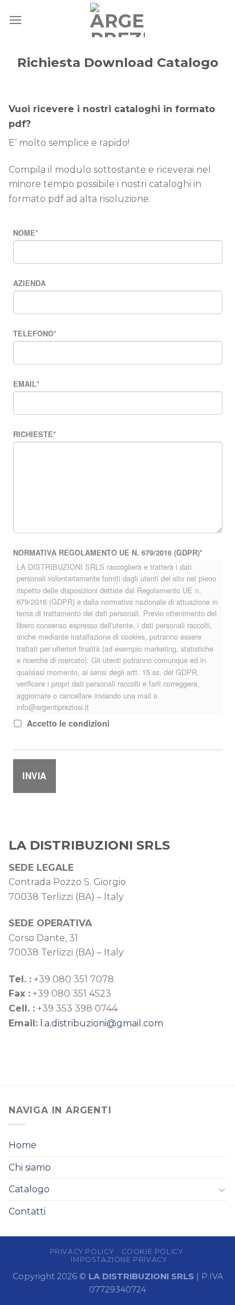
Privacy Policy (82, 1251)
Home (23, 1145)
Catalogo (29, 1189)
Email (26, 384)
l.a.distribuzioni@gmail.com (101, 1023)
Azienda (29, 283)
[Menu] (15, 20)
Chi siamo (30, 1167)
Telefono (34, 333)
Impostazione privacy (119, 1259)
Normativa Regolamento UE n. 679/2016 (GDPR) (107, 553)
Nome (25, 233)
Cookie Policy (152, 1251)
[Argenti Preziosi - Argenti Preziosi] (118, 20)
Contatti (27, 1211)
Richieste (34, 434)
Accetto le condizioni (68, 723)
